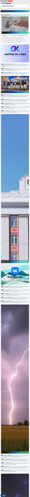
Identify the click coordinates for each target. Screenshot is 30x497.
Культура (8, 110)
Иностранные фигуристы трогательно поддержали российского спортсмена (13, 38)
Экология (8, 289)
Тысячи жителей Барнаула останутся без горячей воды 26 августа (11, 32)
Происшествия (9, 72)
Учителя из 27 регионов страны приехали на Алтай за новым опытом (12, 41)
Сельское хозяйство (10, 297)
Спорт (11, 94)
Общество (8, 68)
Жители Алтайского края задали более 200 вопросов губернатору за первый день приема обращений (14, 261)
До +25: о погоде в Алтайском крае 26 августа (8, 452)
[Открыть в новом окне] (2, 3)
